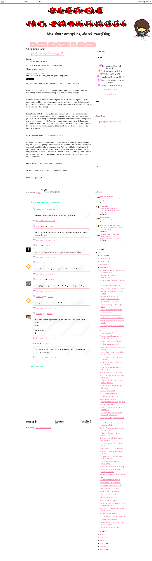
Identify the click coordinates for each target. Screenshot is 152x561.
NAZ (38, 246)
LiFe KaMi (40, 280)
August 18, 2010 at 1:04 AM (45, 338)
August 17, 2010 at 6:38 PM (45, 240)
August (102, 268)
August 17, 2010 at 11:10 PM (46, 274)
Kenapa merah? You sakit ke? (109, 527)
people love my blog (110, 89)
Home (33, 45)
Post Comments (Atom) (43, 428)
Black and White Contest (108, 405)
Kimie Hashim (41, 263)
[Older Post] (87, 423)
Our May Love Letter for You (109, 220)
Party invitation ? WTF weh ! (110, 488)
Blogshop (91, 45)
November (104, 259)
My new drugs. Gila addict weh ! (111, 372)
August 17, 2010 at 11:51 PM (46, 291)
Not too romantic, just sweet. (109, 302)
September (104, 265)
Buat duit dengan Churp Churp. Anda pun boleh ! (47, 53)
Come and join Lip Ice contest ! (110, 315)
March (102, 543)
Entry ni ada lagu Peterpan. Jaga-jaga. (112, 516)
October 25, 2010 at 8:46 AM (46, 357)
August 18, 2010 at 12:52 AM (46, 308)
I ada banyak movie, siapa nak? (110, 486)
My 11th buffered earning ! (109, 513)
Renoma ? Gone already (108, 494)
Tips (73, 45)
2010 (100, 253)
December (103, 255)
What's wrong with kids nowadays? (111, 448)
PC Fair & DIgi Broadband (109, 519)
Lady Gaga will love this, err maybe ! (112, 288)
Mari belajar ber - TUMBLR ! (110, 491)
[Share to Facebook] (56, 192)
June (102, 534)
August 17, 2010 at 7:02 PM (45, 257)
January (103, 549)
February (103, 546)
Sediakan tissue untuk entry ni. (110, 480)
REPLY (60, 209)
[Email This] (49, 192)
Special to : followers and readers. (111, 341)
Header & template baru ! (108, 500)
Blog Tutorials (63, 45)
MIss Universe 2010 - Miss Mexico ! (112, 318)
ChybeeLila (104, 206)
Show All (122, 244)
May (102, 537)
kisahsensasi (40, 226)
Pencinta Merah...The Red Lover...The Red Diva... (109, 236)
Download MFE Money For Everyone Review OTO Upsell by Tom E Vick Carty (110, 210)
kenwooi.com (104, 218)
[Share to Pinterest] (58, 192)
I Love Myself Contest (107, 391)
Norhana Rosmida (106, 197)
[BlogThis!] (51, 192)
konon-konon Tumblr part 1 (109, 497)
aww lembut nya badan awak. (109, 344)
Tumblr (81, 45)
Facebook (42, 45)
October (103, 261)
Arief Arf (39, 314)
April (102, 540)
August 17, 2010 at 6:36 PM (45, 221)
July (101, 531)
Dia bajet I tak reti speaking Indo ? (111, 286)
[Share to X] (54, 192)
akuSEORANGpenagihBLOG (110, 225)
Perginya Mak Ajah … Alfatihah (110, 239)
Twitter (52, 45)
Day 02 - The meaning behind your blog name (47, 75)
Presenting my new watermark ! (110, 483)
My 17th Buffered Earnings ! (109, 394)
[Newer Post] (31, 423)
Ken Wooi (39, 297)
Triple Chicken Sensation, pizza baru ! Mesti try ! (47, 55)
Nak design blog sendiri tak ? (109, 397)
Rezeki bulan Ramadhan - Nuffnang (112, 467)
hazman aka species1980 (44, 209)
